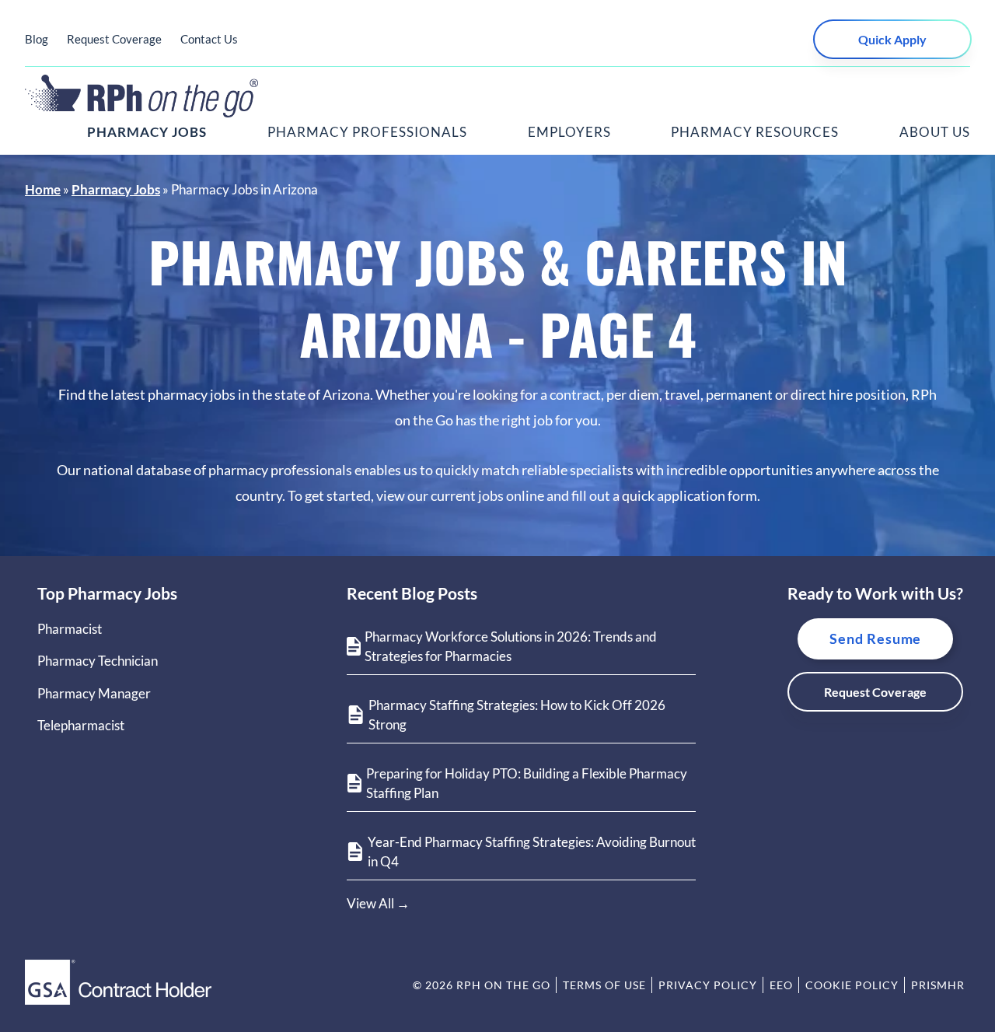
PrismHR (938, 985)
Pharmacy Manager (94, 693)
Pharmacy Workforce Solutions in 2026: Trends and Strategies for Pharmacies (511, 646)
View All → (378, 903)
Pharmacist (69, 629)
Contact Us (209, 39)
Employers (569, 132)
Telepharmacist (80, 725)
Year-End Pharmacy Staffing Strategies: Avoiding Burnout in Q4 (532, 852)
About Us (934, 132)
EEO (781, 985)
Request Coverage (114, 39)
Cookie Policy (852, 985)
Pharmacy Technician (97, 660)
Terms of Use (604, 985)
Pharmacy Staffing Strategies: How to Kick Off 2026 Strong (516, 715)
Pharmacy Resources (755, 132)
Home (43, 189)
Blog (36, 39)
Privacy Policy (707, 985)
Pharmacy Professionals (367, 132)
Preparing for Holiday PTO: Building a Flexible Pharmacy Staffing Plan (526, 783)
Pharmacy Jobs (147, 132)
